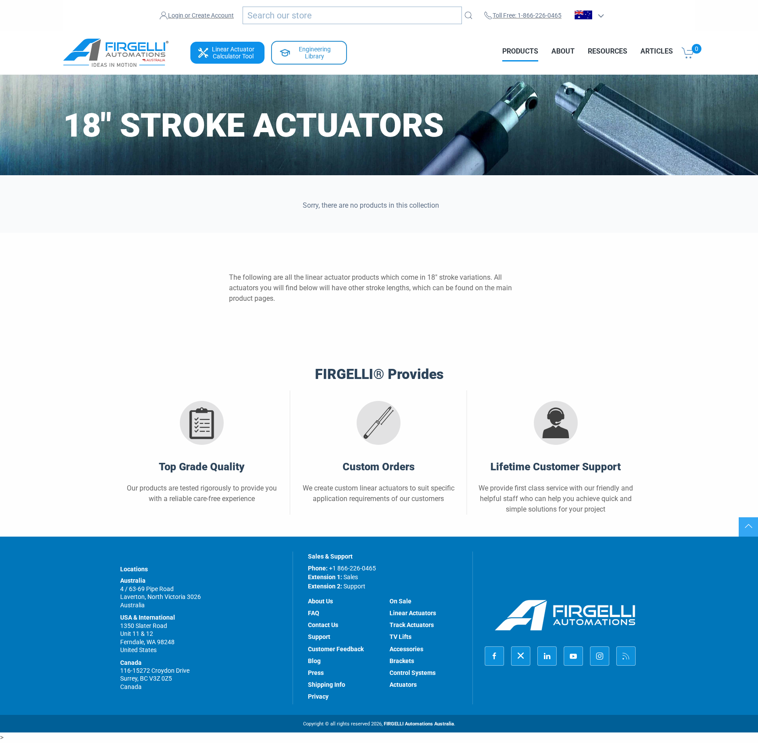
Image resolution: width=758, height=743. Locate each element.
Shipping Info (326, 684)
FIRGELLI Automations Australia (419, 724)
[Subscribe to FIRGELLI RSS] (626, 656)
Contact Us (323, 624)
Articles (656, 51)
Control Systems (413, 672)
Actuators (403, 684)
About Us (320, 601)
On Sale (400, 601)
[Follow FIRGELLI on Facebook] (494, 656)
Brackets (402, 660)
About (563, 51)
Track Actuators (412, 624)
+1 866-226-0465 (352, 568)
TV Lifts (400, 636)
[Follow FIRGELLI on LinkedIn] (547, 656)
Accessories (406, 649)
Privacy (318, 696)
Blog (314, 660)
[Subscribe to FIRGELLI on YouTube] (573, 656)
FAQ (313, 613)
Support (319, 636)
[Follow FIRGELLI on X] (520, 656)
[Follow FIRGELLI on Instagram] (599, 656)
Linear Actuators (413, 613)
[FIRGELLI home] (565, 615)
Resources (607, 51)
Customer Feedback (336, 649)
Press (316, 672)
